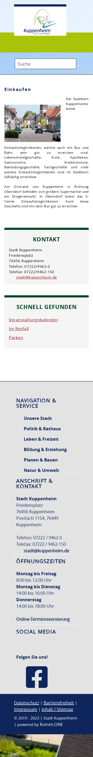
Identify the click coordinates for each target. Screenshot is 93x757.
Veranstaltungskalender (33, 320)
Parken (16, 337)
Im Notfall (19, 328)
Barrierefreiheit (58, 703)
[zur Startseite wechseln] (40, 33)
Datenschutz (26, 703)
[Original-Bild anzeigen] (32, 139)
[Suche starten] (78, 65)
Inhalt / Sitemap (57, 709)
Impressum (25, 709)
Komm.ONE (51, 724)
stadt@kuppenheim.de (36, 277)
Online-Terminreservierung (43, 619)
